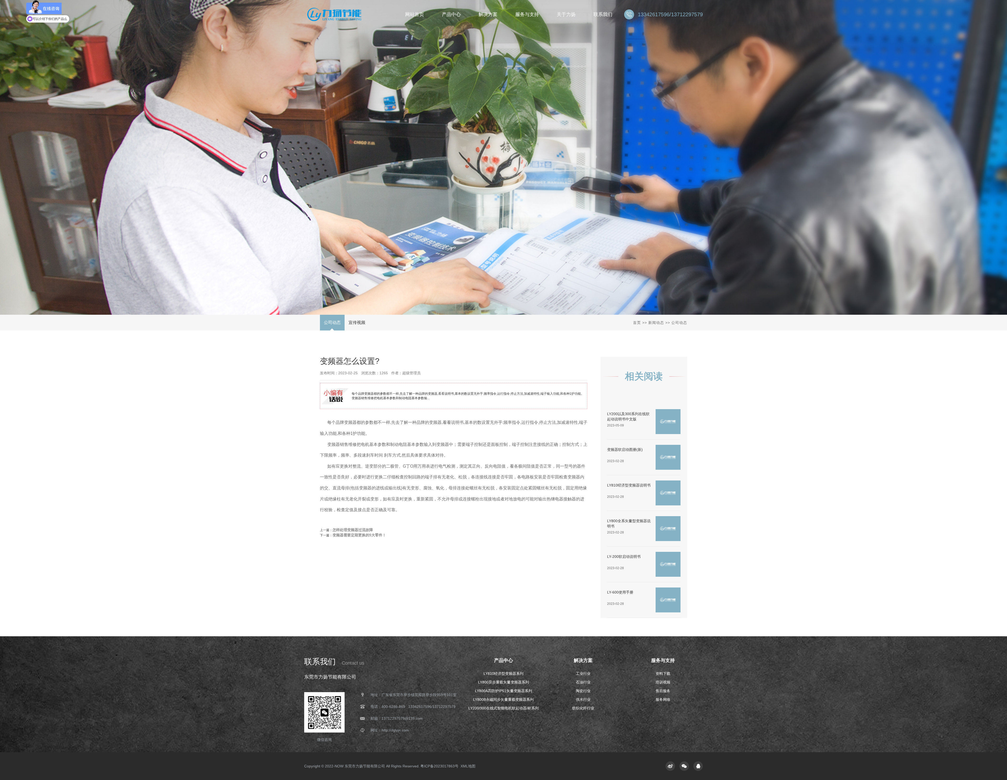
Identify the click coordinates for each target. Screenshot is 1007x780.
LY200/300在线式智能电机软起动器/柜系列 (503, 708)
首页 (637, 322)
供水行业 (583, 699)
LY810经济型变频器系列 (503, 673)
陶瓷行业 (583, 691)
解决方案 (583, 660)
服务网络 (663, 699)
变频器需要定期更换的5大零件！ (359, 535)
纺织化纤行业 (583, 708)
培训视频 (663, 682)
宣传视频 (357, 322)
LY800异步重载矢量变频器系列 (503, 682)
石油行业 (583, 682)
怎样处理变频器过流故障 (353, 530)
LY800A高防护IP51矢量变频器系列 (503, 691)
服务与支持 (663, 660)
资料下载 (663, 673)
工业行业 (583, 673)
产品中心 (503, 660)
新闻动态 (656, 322)
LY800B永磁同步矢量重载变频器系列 (503, 699)
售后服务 (663, 691)
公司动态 (332, 322)
